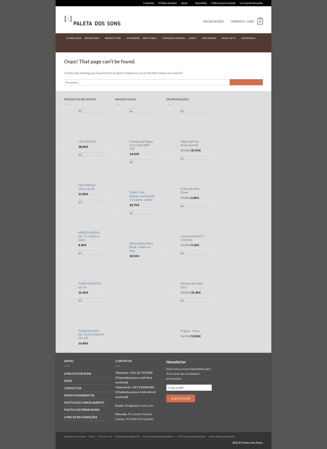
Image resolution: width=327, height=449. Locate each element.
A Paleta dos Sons (167, 3)
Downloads (73, 38)
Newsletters (113, 38)
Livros (192, 38)
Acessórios (248, 38)
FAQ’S (68, 380)
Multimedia (209, 38)
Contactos (148, 3)
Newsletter (201, 3)
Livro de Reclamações (251, 3)
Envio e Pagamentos (79, 395)
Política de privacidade (223, 3)
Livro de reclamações (80, 417)
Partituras (149, 38)
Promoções (92, 38)
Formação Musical (173, 38)
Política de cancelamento (84, 402)
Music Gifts (229, 38)
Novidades (133, 38)
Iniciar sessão (213, 21)
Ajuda (184, 3)
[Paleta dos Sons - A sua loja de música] (96, 19)
